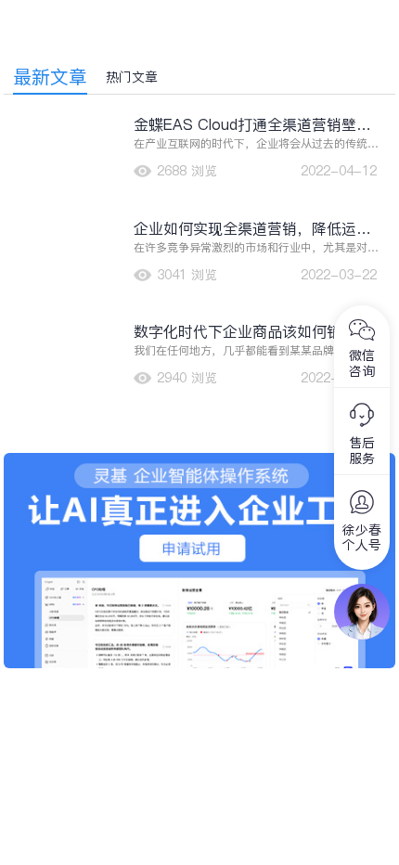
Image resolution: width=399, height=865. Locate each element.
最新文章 (50, 77)
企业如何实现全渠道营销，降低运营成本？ (252, 228)
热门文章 (132, 77)
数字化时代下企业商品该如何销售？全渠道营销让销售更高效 (252, 331)
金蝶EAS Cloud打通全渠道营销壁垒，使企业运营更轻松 (245, 125)
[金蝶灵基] (199, 462)
